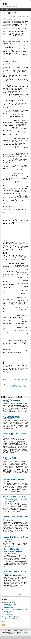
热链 (6, 9)
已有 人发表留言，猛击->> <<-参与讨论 (15, 379)
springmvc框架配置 (9, 607)
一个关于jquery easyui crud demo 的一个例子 (16, 609)
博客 (21, 630)
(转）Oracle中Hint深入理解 (11, 616)
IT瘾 (4, 3)
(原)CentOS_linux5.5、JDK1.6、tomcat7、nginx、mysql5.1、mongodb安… (15, 498)
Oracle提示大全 (8, 614)
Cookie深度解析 (8, 611)
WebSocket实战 (9, 458)
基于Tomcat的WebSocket (13, 480)
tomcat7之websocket (11, 400)
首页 (3, 9)
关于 (25, 630)
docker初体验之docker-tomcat (12, 606)
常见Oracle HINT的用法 (10, 618)
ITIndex (17, 630)
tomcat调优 (7, 613)
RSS (3, 625)
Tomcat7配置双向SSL (12, 417)
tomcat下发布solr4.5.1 (10, 604)
